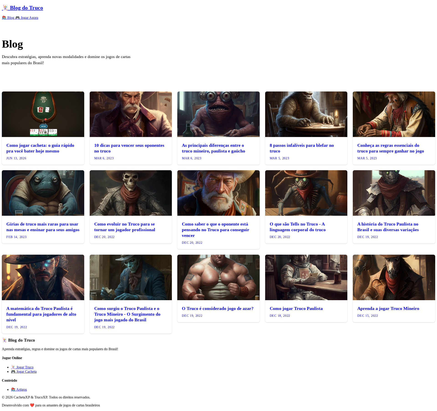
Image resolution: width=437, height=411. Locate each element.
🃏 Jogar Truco (22, 367)
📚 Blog (8, 18)
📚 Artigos (19, 389)
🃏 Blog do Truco (22, 8)
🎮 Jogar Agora (26, 18)
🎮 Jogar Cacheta (24, 371)
